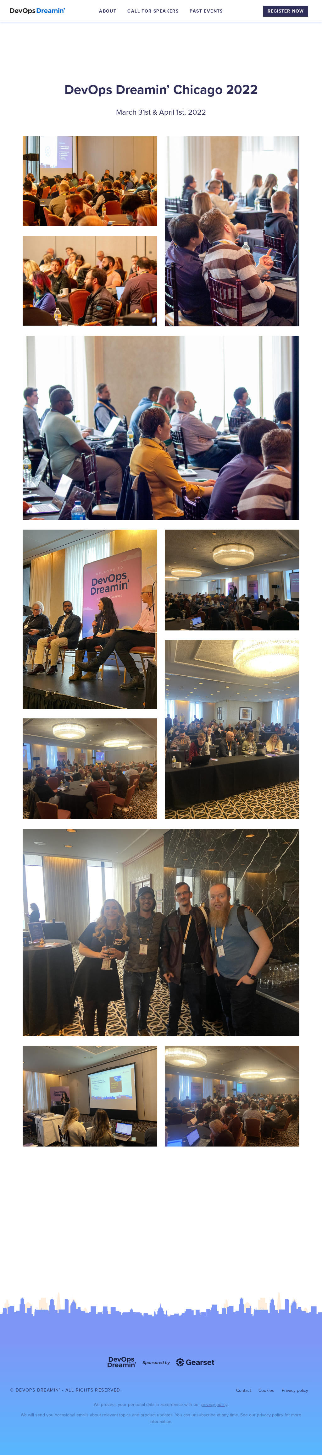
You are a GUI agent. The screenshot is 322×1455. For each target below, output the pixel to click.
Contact (243, 1390)
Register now (286, 11)
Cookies (266, 1390)
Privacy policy (295, 1390)
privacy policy (214, 1404)
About (107, 11)
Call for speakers (153, 11)
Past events (206, 11)
